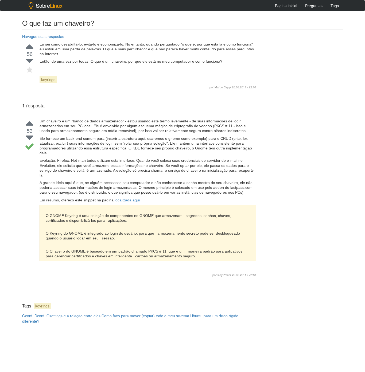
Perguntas (314, 5)
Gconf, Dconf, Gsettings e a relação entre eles (61, 315)
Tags (335, 5)
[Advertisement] (303, 112)
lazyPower (224, 275)
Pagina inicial (286, 5)
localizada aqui (127, 200)
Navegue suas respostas (43, 36)
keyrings (48, 79)
